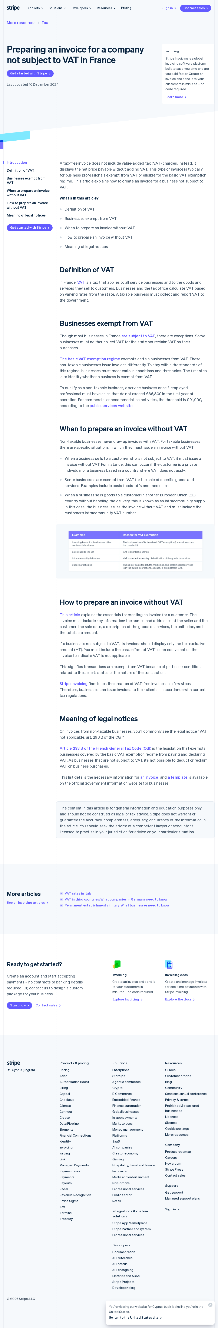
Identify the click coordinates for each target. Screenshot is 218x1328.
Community (173, 1088)
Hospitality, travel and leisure (133, 1165)
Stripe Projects (123, 1282)
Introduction (17, 162)
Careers (171, 1157)
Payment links (70, 1171)
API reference (122, 1258)
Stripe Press (174, 1169)
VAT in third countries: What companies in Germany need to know (116, 899)
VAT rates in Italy (78, 893)
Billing (64, 1088)
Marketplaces (122, 1123)
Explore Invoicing (125, 999)
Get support (174, 1192)
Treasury (66, 1219)
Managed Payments (74, 1165)
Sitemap (171, 1122)
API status (120, 1264)
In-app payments (125, 1117)
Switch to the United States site (134, 1317)
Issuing (65, 1153)
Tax (45, 22)
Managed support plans (182, 1198)
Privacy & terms (177, 1099)
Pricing (126, 8)
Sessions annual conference (186, 1093)
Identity (65, 1141)
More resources (21, 22)
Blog (168, 1082)
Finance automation (127, 1105)
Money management (127, 1129)
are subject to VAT (138, 335)
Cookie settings (177, 1128)
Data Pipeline (69, 1123)
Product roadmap (178, 1151)
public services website (111, 405)
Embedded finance (126, 1099)
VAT (81, 282)
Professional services (128, 1189)
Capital (65, 1093)
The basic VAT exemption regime (90, 358)
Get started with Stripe (28, 73)
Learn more (174, 97)
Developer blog (123, 1287)
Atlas (63, 1076)
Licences (172, 1116)
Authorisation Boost (74, 1082)
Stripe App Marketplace (129, 1223)
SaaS (116, 1141)
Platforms (119, 1135)
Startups (118, 1076)
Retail (116, 1201)
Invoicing (66, 1147)
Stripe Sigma (69, 1201)
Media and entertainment (131, 1177)
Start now (18, 1005)
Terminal (66, 1213)
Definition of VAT (20, 170)
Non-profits (121, 1183)
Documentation (123, 1252)
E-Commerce (122, 1093)
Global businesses (125, 1111)
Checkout (67, 1099)
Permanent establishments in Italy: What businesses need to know (117, 905)
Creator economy (125, 1153)
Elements (67, 1129)
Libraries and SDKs (126, 1276)
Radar (64, 1189)
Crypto (65, 1117)
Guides (170, 1070)
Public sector (122, 1195)
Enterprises (120, 1070)
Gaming (118, 1159)
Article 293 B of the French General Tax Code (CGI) (105, 748)
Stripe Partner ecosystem (131, 1229)
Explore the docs (178, 999)
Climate (65, 1105)
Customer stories (178, 1076)
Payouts (66, 1183)
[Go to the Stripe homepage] (12, 1063)
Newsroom (173, 1163)
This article (70, 614)
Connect (66, 1111)
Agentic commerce (126, 1082)
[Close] (210, 1306)
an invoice (149, 777)
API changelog (122, 1270)
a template (178, 777)
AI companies (122, 1147)
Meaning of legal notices (26, 215)
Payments (67, 1177)
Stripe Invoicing (73, 683)
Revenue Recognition (75, 1195)
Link (63, 1159)
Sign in (167, 8)
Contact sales (194, 8)
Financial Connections (76, 1135)
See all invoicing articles (26, 902)
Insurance (119, 1171)
